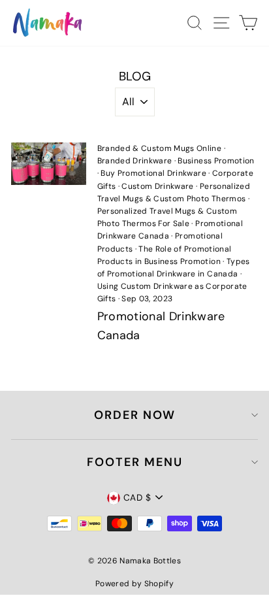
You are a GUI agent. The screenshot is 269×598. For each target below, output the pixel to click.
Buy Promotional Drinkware (153, 173)
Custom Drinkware (157, 186)
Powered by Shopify (134, 583)
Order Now (135, 415)
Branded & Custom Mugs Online (159, 148)
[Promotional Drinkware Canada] (48, 163)
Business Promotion (216, 161)
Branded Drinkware (134, 161)
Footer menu (135, 462)
